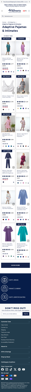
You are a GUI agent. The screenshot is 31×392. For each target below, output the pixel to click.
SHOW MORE (15, 265)
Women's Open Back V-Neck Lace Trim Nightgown (22, 135)
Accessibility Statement (7, 342)
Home (4, 22)
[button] (2, 11)
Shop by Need (5, 357)
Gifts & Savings (6, 352)
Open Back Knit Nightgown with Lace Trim (7, 135)
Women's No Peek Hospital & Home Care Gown (7, 59)
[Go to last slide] (2, 2)
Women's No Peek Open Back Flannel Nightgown (22, 59)
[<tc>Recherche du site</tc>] (3, 16)
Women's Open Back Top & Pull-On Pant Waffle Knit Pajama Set (7, 172)
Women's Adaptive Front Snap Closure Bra (8, 96)
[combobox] (15, 16)
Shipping (3, 330)
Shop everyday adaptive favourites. (16, 5)
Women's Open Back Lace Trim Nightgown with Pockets (7, 245)
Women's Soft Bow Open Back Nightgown (7, 208)
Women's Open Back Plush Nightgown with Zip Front (22, 172)
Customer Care (6, 321)
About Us (4, 346)
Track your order (5, 332)
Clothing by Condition (8, 362)
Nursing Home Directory (7, 339)
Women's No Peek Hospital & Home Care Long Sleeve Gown (22, 208)
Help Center (4, 325)
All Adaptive (11, 22)
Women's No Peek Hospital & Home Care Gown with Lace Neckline (22, 245)
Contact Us (4, 327)
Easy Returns (4, 335)
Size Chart (4, 337)
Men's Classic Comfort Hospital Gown (22, 96)
